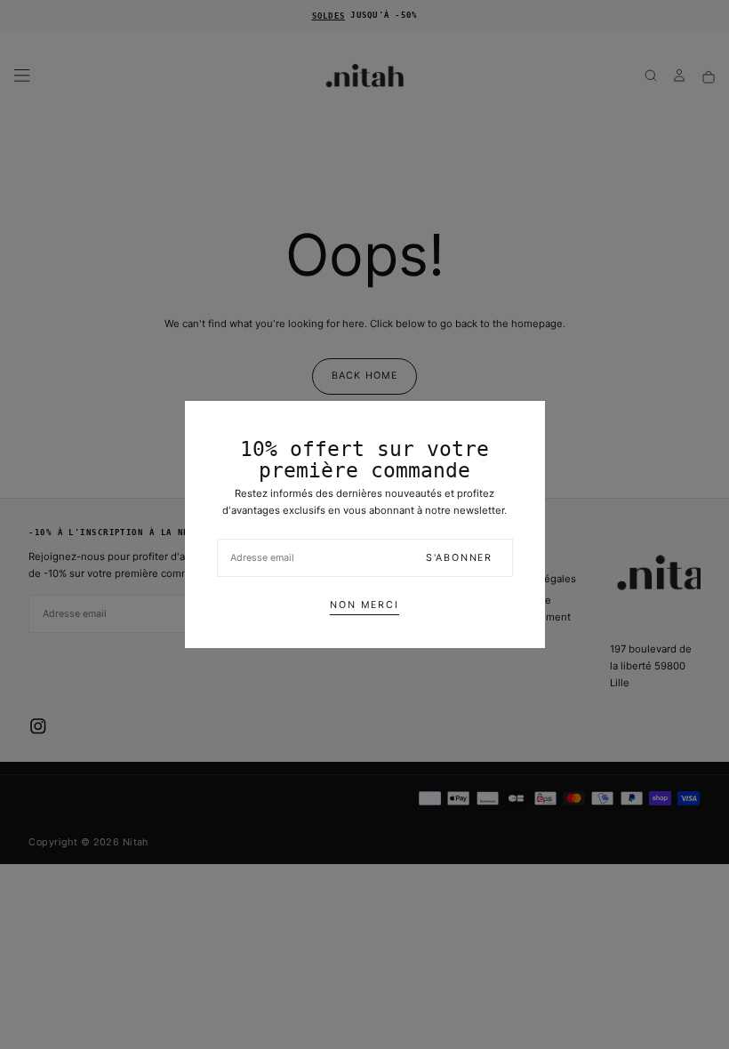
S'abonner (459, 558)
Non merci (364, 605)
